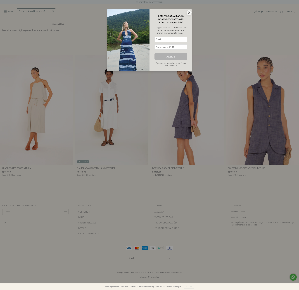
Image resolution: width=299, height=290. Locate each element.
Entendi (188, 287)
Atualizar (171, 56)
